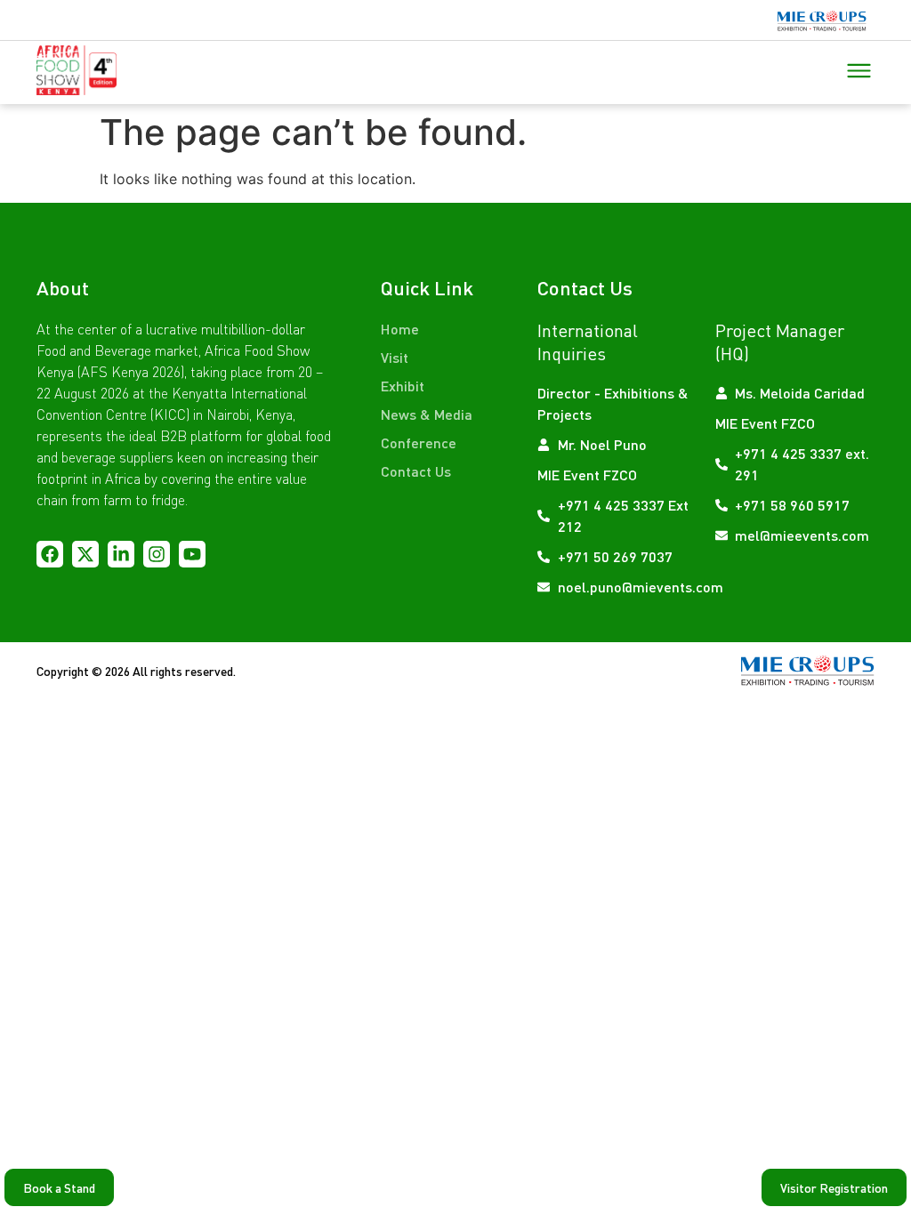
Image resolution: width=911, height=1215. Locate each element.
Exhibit (402, 385)
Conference (418, 442)
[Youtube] (192, 554)
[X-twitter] (85, 554)
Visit (394, 357)
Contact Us (416, 471)
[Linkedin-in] (121, 554)
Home (400, 328)
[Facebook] (49, 554)
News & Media (426, 414)
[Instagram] (156, 554)
